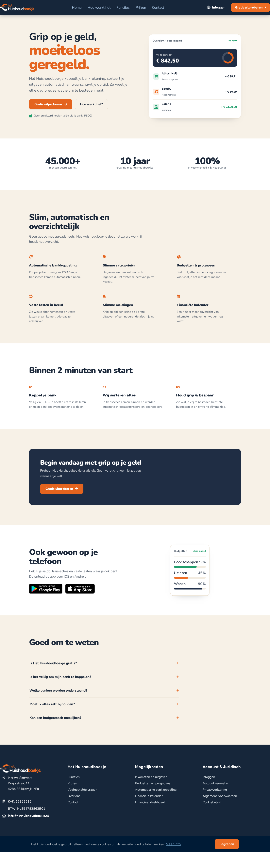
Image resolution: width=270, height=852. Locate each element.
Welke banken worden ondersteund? (58, 690)
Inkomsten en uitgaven (151, 777)
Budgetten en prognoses (152, 783)
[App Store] (80, 589)
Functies (123, 7)
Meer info (173, 844)
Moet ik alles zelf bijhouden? (52, 704)
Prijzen (141, 7)
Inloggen (219, 7)
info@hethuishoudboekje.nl (28, 816)
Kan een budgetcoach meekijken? (55, 718)
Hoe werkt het (99, 7)
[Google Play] (45, 589)
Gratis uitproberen (249, 7)
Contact (158, 7)
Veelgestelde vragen (82, 790)
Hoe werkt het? (91, 104)
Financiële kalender (149, 796)
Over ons (74, 796)
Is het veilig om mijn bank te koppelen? (60, 677)
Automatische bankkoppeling (156, 790)
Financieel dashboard (150, 802)
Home (77, 7)
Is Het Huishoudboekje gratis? (53, 663)
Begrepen (226, 844)
